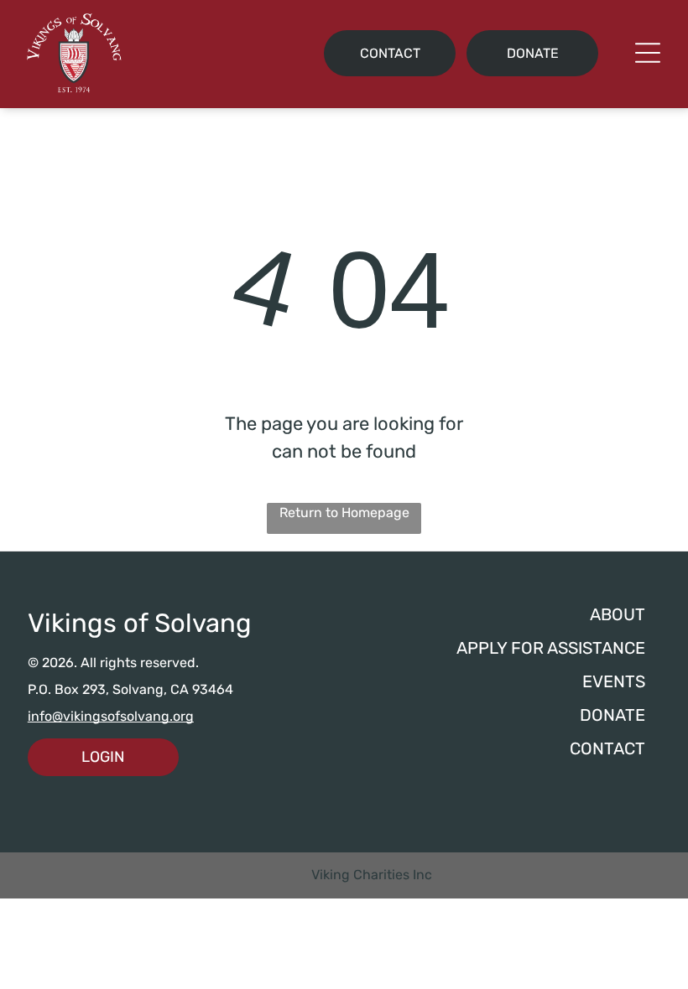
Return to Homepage (344, 512)
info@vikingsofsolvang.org (111, 716)
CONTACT (607, 748)
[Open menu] (647, 52)
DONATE (612, 715)
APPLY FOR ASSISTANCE (550, 648)
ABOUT (617, 614)
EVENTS (613, 681)
